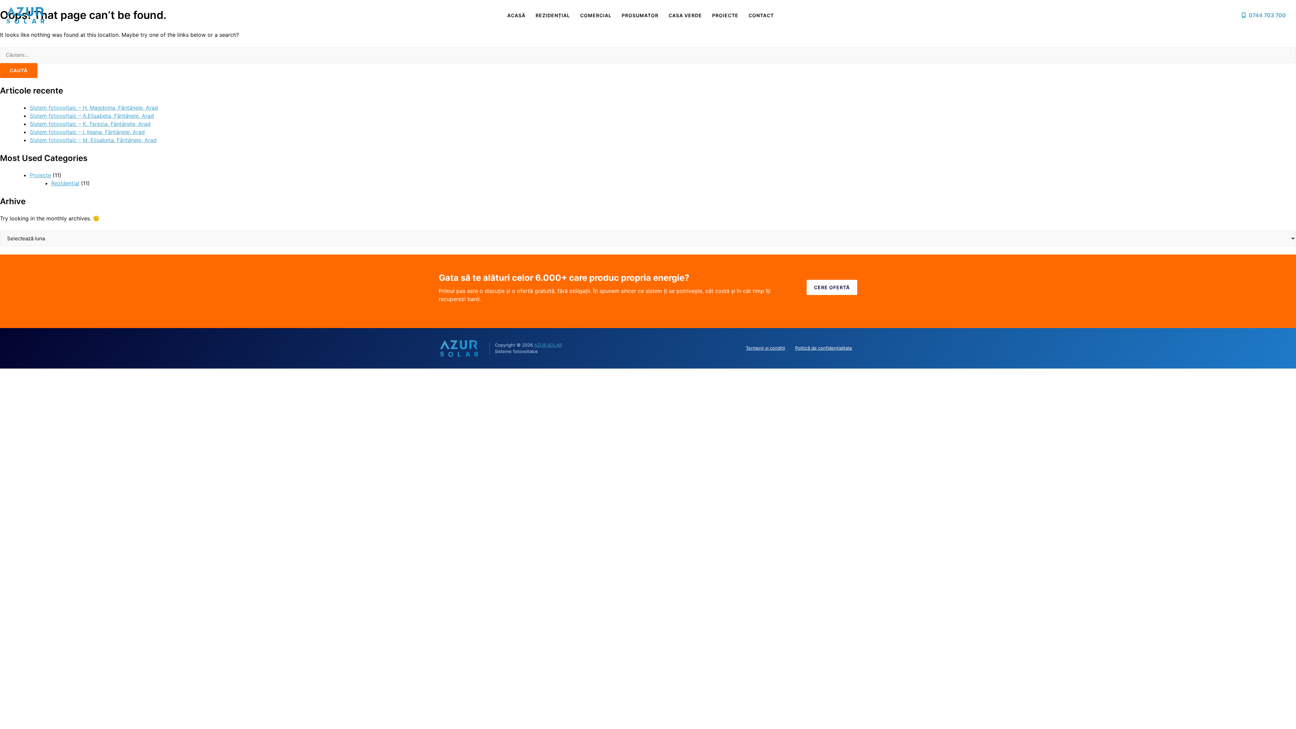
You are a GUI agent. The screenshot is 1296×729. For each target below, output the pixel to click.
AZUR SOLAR (548, 345)
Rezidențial (553, 15)
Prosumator (640, 15)
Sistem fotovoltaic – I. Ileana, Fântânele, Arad (87, 132)
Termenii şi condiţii (765, 348)
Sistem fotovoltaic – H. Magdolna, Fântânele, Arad (94, 107)
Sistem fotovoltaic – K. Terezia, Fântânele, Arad (90, 123)
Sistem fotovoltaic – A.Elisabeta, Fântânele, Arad (92, 115)
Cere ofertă (832, 287)
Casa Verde (685, 15)
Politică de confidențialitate (823, 348)
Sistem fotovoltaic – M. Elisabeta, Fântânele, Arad (93, 140)
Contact (761, 15)
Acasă (516, 15)
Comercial (596, 15)
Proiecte (725, 15)
